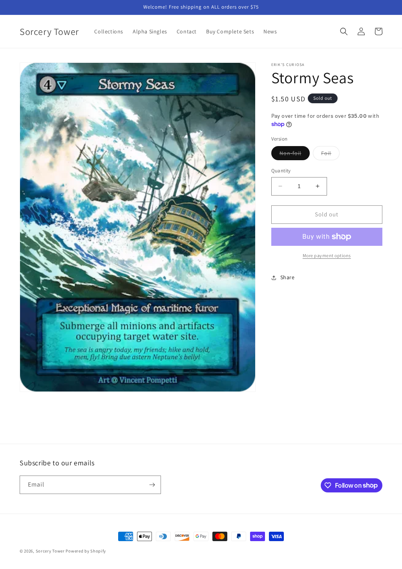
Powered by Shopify (86, 551)
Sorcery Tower (50, 551)
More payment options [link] (327, 255)
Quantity (281, 170)
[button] (344, 31)
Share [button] (287, 277)
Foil (330, 154)
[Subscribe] (152, 485)
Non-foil (295, 154)
